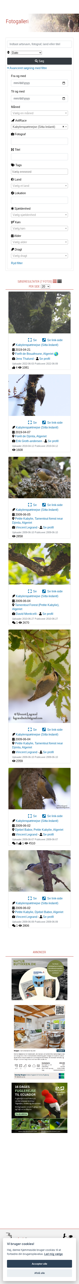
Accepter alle (39, 1263)
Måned (15, 106)
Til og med (18, 91)
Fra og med (18, 76)
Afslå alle (39, 1272)
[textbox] (39, 113)
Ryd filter (17, 263)
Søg (41, 61)
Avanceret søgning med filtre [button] (28, 68)
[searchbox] (40, 171)
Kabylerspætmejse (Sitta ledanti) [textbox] (34, 126)
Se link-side (54, 340)
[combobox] (39, 113)
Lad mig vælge (53, 1253)
